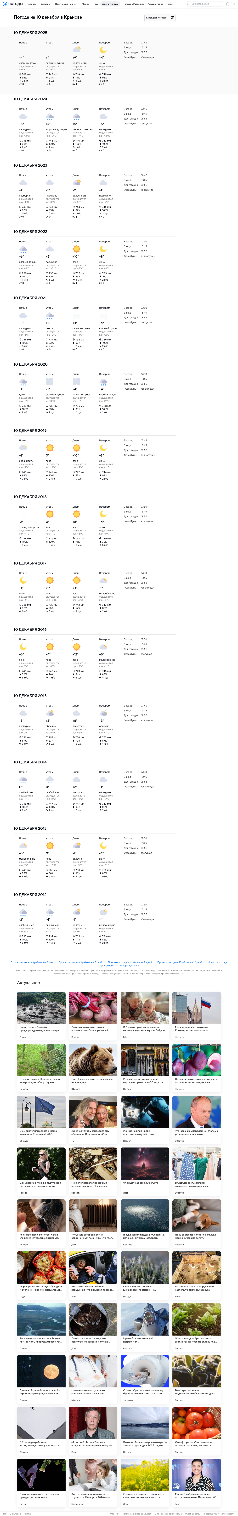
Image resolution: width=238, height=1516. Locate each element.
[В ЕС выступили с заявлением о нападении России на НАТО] (41, 1120)
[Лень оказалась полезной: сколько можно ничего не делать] (196, 1223)
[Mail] (5, 4)
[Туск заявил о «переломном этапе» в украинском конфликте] (196, 1120)
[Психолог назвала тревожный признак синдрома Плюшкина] (93, 1171)
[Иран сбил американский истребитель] (145, 1327)
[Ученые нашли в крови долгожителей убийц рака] (145, 1120)
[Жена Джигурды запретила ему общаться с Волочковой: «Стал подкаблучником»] (93, 1120)
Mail (5, 1514)
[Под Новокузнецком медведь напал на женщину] (93, 1068)
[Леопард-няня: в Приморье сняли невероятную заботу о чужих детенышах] (41, 1068)
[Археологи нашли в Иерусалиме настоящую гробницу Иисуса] (196, 1275)
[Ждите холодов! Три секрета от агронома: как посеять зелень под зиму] (196, 1327)
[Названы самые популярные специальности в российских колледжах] (93, 1379)
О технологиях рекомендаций (168, 1514)
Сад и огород (106, 965)
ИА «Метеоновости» (225, 1514)
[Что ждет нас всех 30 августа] (145, 1171)
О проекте (115, 1514)
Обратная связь (192, 1514)
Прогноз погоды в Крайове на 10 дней (179, 962)
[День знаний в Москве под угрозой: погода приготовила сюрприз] (41, 1171)
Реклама (27, 1514)
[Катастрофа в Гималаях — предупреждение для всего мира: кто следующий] (41, 1016)
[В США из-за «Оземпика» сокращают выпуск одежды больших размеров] (196, 1171)
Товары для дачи (130, 965)
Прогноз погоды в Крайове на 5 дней (80, 962)
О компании (15, 1514)
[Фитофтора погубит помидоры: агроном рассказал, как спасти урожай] (196, 1431)
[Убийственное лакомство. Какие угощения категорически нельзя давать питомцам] (41, 1223)
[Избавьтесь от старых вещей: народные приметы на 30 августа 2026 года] (145, 1068)
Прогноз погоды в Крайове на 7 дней (130, 962)
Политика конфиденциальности (137, 1514)
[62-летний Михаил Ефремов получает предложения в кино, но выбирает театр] (93, 1431)
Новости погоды (217, 962)
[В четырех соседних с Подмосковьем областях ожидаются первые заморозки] (196, 1379)
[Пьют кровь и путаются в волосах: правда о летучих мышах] (41, 1483)
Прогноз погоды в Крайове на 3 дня (32, 962)
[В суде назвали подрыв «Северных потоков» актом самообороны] (145, 1223)
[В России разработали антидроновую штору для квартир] (41, 1431)
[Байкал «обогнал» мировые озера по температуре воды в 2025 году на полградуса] (145, 1431)
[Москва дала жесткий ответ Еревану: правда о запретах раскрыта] (196, 1016)
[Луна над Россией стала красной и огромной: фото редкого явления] (41, 1379)
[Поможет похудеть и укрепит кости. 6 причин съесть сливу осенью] (196, 1068)
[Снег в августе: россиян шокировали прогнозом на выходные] (145, 1275)
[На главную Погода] (15, 4)
